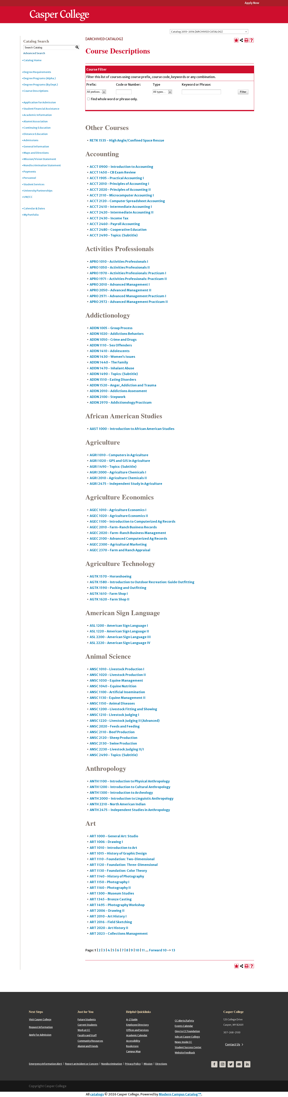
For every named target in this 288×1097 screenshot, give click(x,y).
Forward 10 (158, 950)
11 (143, 950)
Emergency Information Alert (45, 1063)
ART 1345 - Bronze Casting (111, 899)
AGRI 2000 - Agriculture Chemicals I (118, 472)
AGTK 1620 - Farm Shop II (109, 599)
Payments (30, 171)
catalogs (97, 1094)
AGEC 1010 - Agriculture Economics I (118, 510)
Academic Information (38, 115)
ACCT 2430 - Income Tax (109, 218)
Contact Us (232, 1044)
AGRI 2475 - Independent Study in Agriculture (126, 484)
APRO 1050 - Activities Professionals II (120, 267)
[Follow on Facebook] (214, 1064)
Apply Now (252, 3)
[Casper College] (59, 11)
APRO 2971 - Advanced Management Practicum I (128, 296)
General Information (36, 146)
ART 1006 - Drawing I (106, 842)
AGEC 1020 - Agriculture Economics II (119, 516)
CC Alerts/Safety (184, 1020)
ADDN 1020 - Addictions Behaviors (117, 334)
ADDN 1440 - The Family (109, 362)
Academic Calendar (136, 1035)
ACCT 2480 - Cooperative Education (118, 230)
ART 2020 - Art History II (109, 928)
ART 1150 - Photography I (109, 882)
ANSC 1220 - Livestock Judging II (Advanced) (124, 721)
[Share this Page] (241, 40)
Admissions (31, 140)
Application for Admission (40, 102)
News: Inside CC (183, 1042)
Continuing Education (37, 127)
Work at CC (84, 1030)
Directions (161, 1063)
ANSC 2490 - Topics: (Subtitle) (114, 755)
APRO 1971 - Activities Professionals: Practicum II (128, 279)
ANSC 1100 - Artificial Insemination (117, 692)
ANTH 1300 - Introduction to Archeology (121, 793)
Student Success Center (188, 1047)
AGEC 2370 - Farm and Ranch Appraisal (120, 550)
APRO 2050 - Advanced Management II (120, 290)
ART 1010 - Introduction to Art (113, 848)
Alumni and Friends (88, 1046)
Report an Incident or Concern (81, 1063)
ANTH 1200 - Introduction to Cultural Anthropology (130, 787)
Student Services (34, 184)
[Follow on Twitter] (231, 1064)
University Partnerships (38, 190)
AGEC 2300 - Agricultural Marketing (118, 544)
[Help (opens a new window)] (251, 40)
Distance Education (36, 134)
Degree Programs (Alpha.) (40, 78)
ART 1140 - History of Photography (117, 876)
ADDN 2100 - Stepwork (108, 397)
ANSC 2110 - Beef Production (112, 732)
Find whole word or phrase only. (114, 99)
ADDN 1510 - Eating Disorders (113, 379)
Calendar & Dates (34, 208)
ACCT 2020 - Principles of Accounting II (120, 190)
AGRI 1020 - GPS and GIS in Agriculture (120, 461)
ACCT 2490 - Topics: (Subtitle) (114, 235)
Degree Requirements (37, 72)
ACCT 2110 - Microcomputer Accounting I (122, 195)
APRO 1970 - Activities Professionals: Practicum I (128, 273)
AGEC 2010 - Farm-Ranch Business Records (123, 527)
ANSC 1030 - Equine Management (116, 680)
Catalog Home (33, 60)
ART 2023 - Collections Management (119, 933)
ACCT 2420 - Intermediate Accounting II (121, 212)
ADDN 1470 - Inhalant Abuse (112, 368)
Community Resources (90, 1040)
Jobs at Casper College (187, 1036)
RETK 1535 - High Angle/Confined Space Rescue (127, 140)
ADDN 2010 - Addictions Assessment (118, 391)
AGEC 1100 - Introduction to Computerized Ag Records (132, 521)
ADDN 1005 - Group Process (111, 328)
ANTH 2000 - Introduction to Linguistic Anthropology (131, 798)
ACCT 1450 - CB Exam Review (113, 172)
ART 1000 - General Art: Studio (114, 836)
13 (173, 950)
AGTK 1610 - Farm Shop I (109, 594)
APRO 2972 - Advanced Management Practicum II (129, 302)
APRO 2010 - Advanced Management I (120, 284)
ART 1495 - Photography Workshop (117, 905)
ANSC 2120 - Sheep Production (113, 738)
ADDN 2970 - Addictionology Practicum (121, 402)
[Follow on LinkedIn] (247, 1064)
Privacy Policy (133, 1063)
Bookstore (132, 1046)
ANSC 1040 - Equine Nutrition (113, 686)
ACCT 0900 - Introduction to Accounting (121, 167)
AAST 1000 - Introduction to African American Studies (132, 429)
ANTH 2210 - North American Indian (118, 804)
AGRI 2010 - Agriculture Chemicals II (118, 478)
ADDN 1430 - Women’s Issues (112, 357)
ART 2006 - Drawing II (107, 911)
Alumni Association (36, 121)
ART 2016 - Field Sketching (111, 922)
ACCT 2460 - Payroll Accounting (115, 224)
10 (137, 950)
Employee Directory (137, 1024)
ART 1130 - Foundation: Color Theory (118, 871)
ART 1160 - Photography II (110, 888)
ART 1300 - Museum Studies (112, 893)
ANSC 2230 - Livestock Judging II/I (117, 749)
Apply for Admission (40, 1034)
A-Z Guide (132, 1019)
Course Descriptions (36, 91)
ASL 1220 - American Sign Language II (119, 631)
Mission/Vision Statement (40, 159)
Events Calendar (184, 1025)
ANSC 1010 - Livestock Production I (117, 669)
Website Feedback (185, 1052)
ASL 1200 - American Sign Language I (119, 626)
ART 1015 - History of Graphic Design (118, 853)
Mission (148, 1063)
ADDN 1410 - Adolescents (110, 351)
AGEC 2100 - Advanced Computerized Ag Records (128, 538)
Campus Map (133, 1051)
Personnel (30, 178)
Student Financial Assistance (41, 108)
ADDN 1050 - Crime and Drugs (113, 339)
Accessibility (133, 1040)
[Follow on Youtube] (239, 1064)
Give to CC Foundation (187, 1031)
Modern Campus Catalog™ (180, 1094)
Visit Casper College (40, 1019)
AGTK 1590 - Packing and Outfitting (118, 588)
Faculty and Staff (87, 1035)
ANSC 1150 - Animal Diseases (112, 703)
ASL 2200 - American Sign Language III (120, 637)
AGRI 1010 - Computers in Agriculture (119, 455)
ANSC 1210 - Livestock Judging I (114, 715)
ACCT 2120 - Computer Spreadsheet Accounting (127, 201)
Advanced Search (34, 53)
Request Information (41, 1027)
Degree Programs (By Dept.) (41, 84)
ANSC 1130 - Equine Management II (117, 698)
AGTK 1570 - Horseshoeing (110, 576)
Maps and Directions (36, 152)
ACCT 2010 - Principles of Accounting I (119, 184)
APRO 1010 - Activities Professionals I (119, 261)
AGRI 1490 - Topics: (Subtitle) (113, 467)
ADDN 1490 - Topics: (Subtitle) (114, 374)
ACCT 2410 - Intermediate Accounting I (121, 207)
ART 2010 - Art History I (108, 916)
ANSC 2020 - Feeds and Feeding (115, 726)
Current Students (87, 1024)
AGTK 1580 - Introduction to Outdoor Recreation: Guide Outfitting (142, 582)
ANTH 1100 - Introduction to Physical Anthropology (130, 781)
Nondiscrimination (111, 1063)
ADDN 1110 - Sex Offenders (111, 345)
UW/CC (28, 197)
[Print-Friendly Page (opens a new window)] (246, 40)
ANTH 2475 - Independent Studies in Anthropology (130, 810)
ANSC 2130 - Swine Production (113, 743)
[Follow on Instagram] (222, 1064)
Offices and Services (137, 1030)
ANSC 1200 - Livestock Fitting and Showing (123, 709)
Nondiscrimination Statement (42, 165)
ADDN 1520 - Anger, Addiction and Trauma (123, 385)
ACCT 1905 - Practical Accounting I (117, 178)
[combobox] (209, 31)
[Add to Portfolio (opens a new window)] (236, 40)
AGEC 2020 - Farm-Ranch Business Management (128, 533)
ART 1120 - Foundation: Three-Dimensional (124, 865)
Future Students (87, 1019)
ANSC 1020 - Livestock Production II (118, 675)
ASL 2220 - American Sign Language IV (120, 643)
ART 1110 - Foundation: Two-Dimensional (122, 859)
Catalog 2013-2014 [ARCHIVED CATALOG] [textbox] (197, 31)
